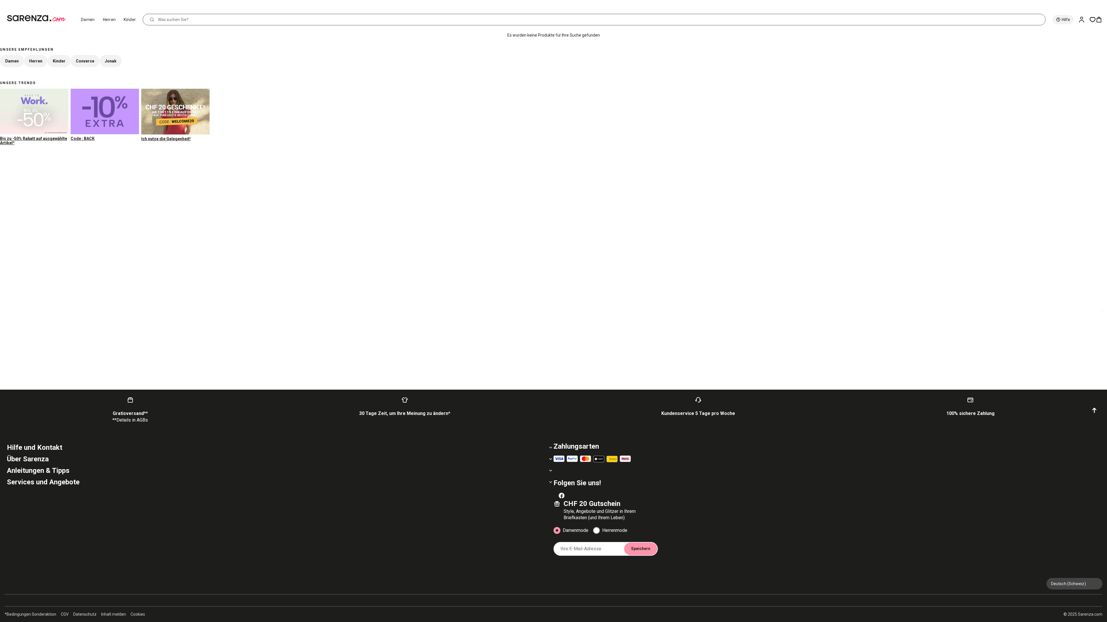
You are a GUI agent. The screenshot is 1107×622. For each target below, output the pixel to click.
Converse (85, 61)
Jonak (110, 61)
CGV (65, 614)
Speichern (640, 548)
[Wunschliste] (1092, 19)
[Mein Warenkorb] (1101, 19)
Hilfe (1066, 19)
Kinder (130, 19)
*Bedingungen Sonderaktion (30, 614)
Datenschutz (85, 614)
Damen (88, 19)
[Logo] (39, 18)
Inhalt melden (113, 614)
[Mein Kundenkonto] (1084, 19)
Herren (109, 19)
